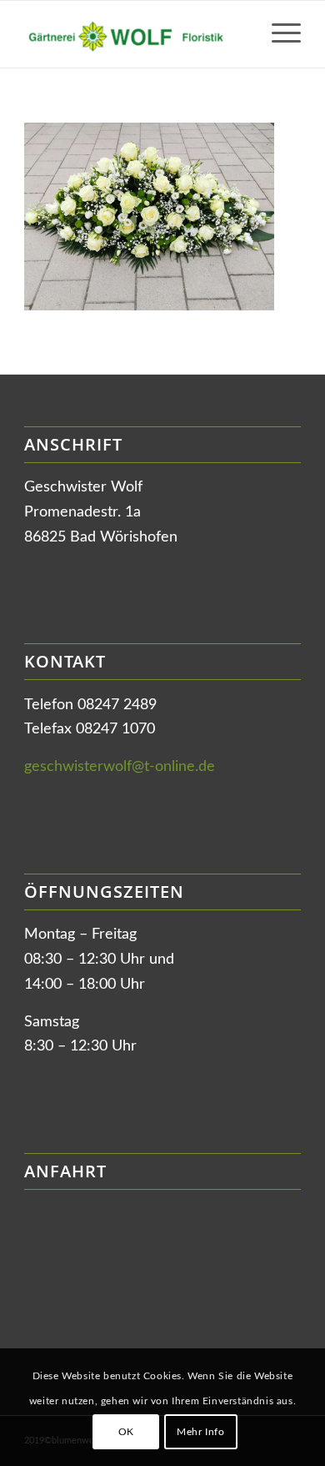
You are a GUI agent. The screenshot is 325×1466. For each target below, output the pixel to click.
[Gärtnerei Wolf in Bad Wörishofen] (134, 34)
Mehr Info (200, 1432)
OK (126, 1432)
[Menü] (278, 34)
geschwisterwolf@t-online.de (119, 766)
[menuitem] (278, 34)
